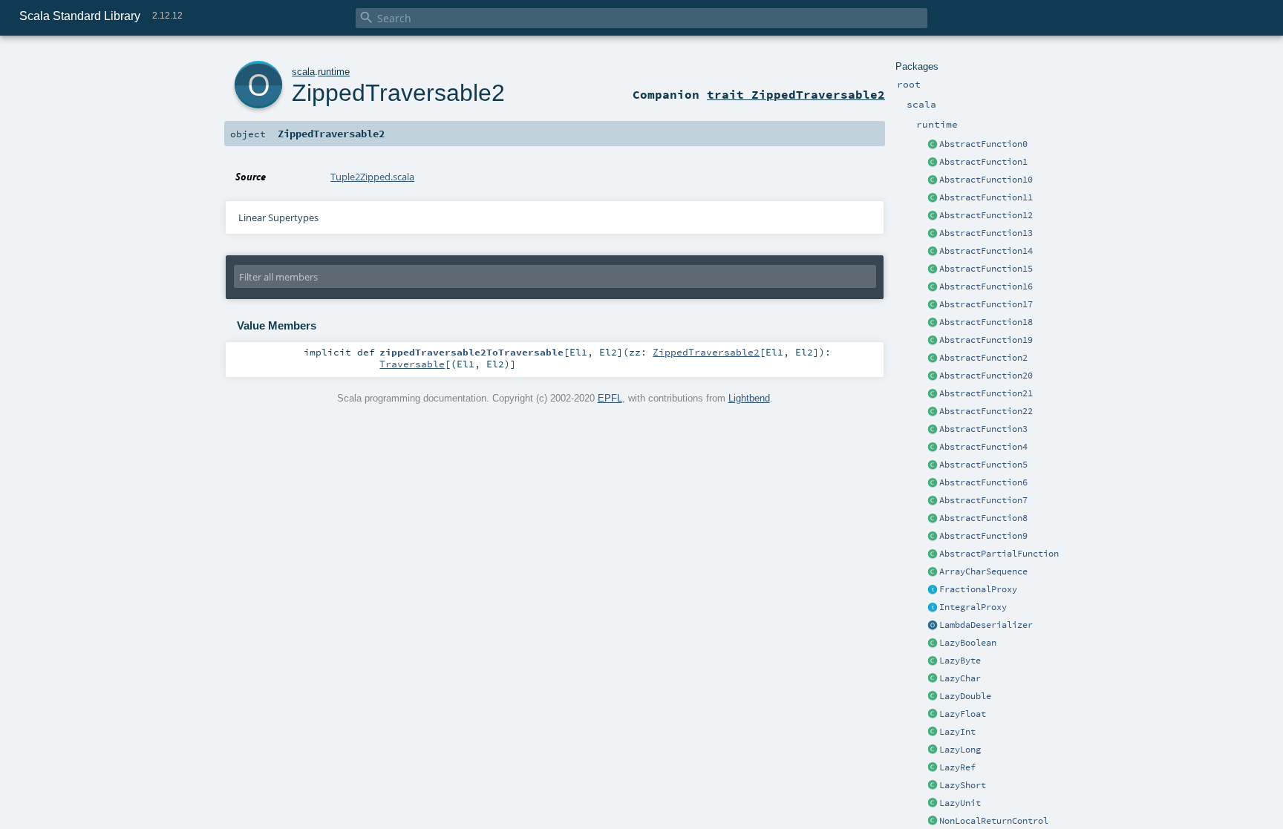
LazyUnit (960, 803)
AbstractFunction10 (986, 179)
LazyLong (960, 749)
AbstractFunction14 (986, 251)
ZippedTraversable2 (398, 92)
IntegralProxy (973, 607)
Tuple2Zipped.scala (372, 176)
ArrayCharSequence (983, 571)
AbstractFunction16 (986, 286)
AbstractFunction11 (986, 197)
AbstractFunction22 (986, 411)
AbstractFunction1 (983, 162)
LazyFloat (962, 714)
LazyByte (960, 660)
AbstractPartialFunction (999, 553)
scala (303, 71)
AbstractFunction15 (986, 268)
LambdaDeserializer (986, 625)
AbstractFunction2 (983, 358)
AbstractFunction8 (983, 518)
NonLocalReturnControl (993, 821)
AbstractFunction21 (986, 393)
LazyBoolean (967, 643)
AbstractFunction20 (986, 375)
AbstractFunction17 (986, 304)
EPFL (610, 398)
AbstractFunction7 (983, 500)
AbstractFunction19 (986, 340)
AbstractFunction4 (983, 447)
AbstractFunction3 (983, 429)
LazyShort (962, 785)
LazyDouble (965, 696)
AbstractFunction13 (986, 233)
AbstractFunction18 (986, 322)
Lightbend (749, 398)
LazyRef (957, 767)
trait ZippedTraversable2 (796, 94)
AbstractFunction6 (983, 482)
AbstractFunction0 (983, 144)
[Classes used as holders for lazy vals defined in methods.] (932, 768)
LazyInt (957, 732)
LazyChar (960, 678)
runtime (334, 71)
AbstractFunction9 (983, 536)
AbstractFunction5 (983, 464)
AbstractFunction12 (986, 215)
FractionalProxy (978, 589)
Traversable (412, 364)
